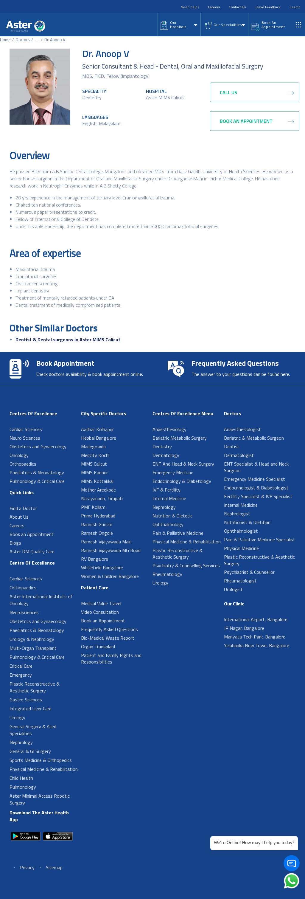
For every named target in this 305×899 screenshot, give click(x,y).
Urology (17, 717)
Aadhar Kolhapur (97, 429)
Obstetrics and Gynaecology (38, 446)
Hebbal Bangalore (98, 437)
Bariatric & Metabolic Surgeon (254, 437)
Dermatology (165, 455)
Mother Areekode (98, 489)
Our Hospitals (178, 25)
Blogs (15, 542)
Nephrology (21, 742)
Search (295, 7)
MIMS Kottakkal (97, 481)
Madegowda (93, 446)
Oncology (19, 455)
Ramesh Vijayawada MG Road (111, 550)
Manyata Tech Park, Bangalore (254, 636)
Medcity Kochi (95, 455)
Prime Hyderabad (98, 515)
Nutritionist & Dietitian (247, 522)
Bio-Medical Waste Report (107, 637)
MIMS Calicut (94, 463)
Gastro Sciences (26, 699)
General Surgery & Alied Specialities (33, 730)
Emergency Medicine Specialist (254, 479)
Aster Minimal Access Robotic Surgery (40, 799)
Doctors (23, 39)
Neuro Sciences (25, 437)
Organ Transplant (98, 646)
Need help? (190, 7)
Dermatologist (239, 455)
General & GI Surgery (30, 751)
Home (5, 39)
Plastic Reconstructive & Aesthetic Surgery (35, 687)
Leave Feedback (268, 7)
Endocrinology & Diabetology (181, 481)
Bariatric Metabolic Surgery (179, 437)
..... (37, 39)
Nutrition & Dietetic (172, 515)
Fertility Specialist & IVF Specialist (258, 496)
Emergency (21, 674)
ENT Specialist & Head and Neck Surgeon (256, 467)
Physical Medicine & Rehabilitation (44, 769)
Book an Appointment (32, 534)
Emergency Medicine (172, 472)
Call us (228, 92)
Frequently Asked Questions (109, 629)
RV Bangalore (94, 558)
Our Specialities (228, 24)
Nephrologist (237, 513)
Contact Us (237, 7)
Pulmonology (23, 786)
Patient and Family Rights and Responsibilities (111, 658)
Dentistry (92, 97)
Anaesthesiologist (242, 429)
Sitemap (54, 867)
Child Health (21, 778)
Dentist (231, 446)
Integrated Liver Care (31, 708)
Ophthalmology (167, 524)
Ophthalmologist (241, 530)
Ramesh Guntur (96, 524)
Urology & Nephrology (32, 639)
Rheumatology (167, 574)
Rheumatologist (240, 580)
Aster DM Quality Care (32, 551)
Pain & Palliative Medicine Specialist (259, 539)
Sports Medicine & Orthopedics (41, 760)
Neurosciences (24, 612)
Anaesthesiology (169, 429)
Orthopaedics (23, 463)
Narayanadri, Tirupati (102, 498)
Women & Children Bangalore (110, 576)
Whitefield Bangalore (102, 567)
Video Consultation (100, 612)
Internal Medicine (169, 498)
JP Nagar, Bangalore (244, 628)
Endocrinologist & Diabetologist (256, 487)
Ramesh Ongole (97, 533)
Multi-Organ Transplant (33, 648)
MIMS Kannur (94, 472)
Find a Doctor (23, 508)
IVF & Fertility (166, 489)
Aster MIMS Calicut (165, 97)
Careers (214, 7)
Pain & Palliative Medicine (177, 533)
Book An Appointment (273, 25)
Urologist (233, 589)
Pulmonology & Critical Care (37, 481)
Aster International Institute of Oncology (41, 600)
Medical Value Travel (101, 603)
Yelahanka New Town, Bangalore (256, 645)
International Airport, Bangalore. (256, 619)
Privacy (27, 867)
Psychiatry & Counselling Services (186, 565)
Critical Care (21, 665)
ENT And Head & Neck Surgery (183, 463)
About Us (19, 516)
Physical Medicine (241, 548)
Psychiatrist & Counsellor (249, 572)
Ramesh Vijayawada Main (106, 541)
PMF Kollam (93, 507)
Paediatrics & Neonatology (37, 472)
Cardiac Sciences (26, 429)
